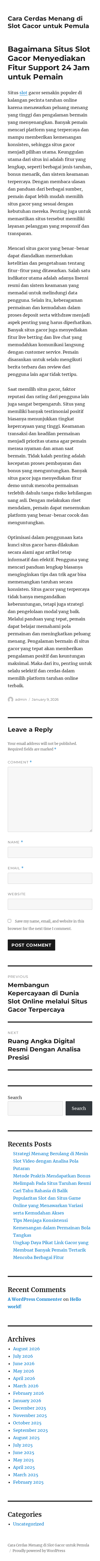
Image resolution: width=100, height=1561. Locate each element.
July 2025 (23, 1445)
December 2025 (29, 1408)
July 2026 (23, 1356)
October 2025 (27, 1422)
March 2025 (25, 1474)
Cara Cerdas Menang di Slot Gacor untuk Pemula (48, 22)
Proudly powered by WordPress (39, 1551)
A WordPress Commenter (35, 1299)
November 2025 (30, 1415)
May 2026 (23, 1371)
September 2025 (30, 1430)
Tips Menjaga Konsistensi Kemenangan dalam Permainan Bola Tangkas (51, 1228)
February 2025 (28, 1482)
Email (16, 868)
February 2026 (28, 1393)
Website (17, 894)
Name (15, 842)
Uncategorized (28, 1524)
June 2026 (24, 1363)
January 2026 (27, 1400)
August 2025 (26, 1437)
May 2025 (23, 1460)
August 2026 (26, 1348)
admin (21, 699)
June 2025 (23, 1452)
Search (15, 1097)
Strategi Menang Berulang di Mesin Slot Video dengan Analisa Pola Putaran (50, 1161)
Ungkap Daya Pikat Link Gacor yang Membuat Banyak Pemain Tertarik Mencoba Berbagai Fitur (51, 1250)
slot (23, 92)
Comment (20, 762)
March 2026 (26, 1385)
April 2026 (24, 1378)
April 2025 (24, 1467)
